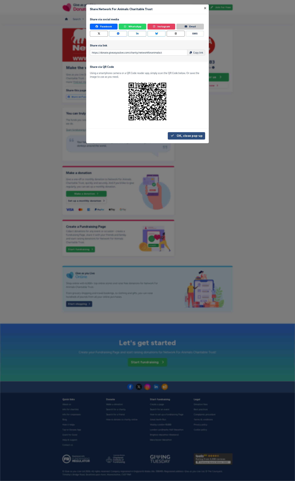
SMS (195, 33)
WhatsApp (135, 26)
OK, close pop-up (190, 136)
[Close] (205, 8)
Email (192, 26)
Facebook (106, 26)
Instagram (163, 26)
